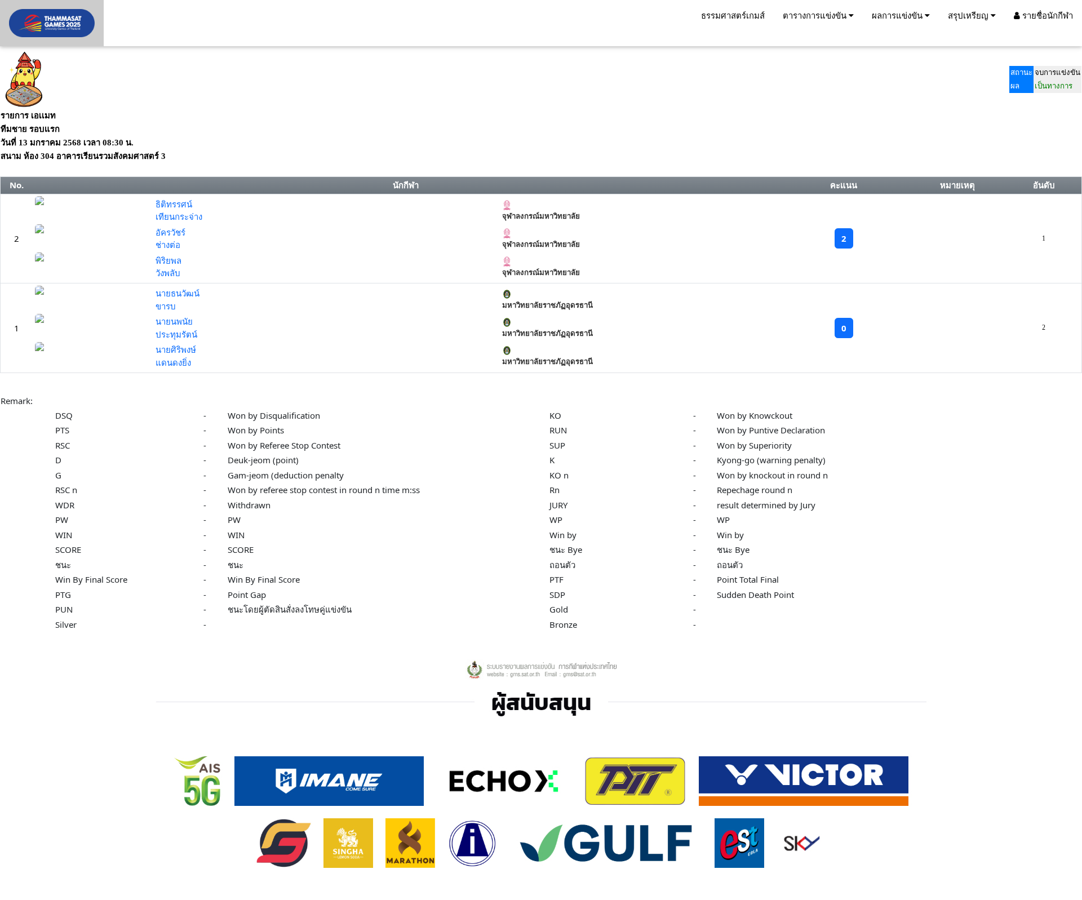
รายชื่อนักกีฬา (1046, 15)
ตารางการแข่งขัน (816, 15)
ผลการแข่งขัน (898, 15)
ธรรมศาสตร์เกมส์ (733, 15)
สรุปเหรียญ (969, 15)
